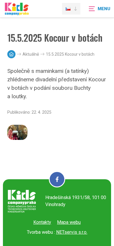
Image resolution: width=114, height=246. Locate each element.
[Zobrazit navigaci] (99, 8)
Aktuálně (31, 54)
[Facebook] (57, 179)
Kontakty (42, 222)
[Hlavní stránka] (11, 54)
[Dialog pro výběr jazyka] (71, 9)
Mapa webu (69, 222)
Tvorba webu (40, 232)
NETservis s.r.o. (71, 232)
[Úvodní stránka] (16, 12)
